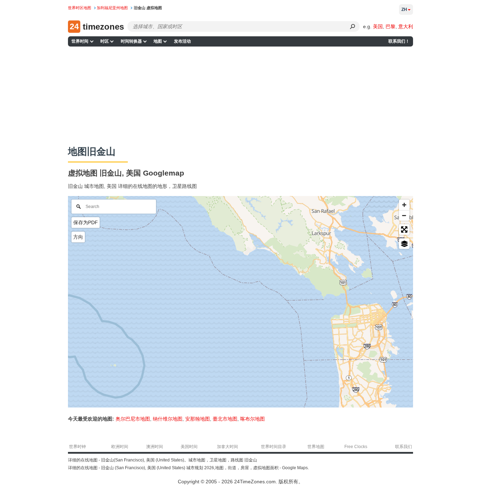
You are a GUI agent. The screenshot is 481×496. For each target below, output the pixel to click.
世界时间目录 (273, 446)
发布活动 (182, 41)
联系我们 (403, 446)
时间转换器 (131, 41)
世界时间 (79, 41)
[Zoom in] (404, 205)
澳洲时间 (154, 446)
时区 (104, 41)
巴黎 (390, 26)
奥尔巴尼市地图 (132, 419)
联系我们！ (399, 41)
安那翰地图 (197, 419)
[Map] (240, 302)
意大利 (405, 26)
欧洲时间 (119, 446)
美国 (378, 26)
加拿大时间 (227, 446)
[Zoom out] (404, 215)
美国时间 (189, 446)
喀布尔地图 (252, 419)
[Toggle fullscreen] (404, 229)
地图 (158, 41)
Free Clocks (355, 446)
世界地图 (315, 446)
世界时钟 (77, 446)
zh (404, 9)
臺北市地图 (225, 419)
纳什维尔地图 (167, 419)
